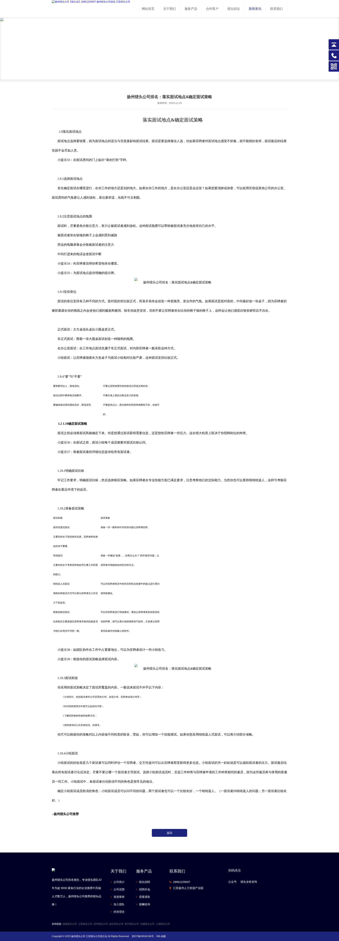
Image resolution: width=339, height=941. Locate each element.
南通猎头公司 (70, 924)
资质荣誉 (119, 896)
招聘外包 (144, 889)
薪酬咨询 (144, 904)
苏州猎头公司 (101, 924)
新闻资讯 (255, 8)
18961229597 (181, 881)
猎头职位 (233, 8)
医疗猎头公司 (132, 924)
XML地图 (161, 936)
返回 (169, 832)
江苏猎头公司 (85, 924)
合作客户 (212, 8)
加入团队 (119, 904)
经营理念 (119, 911)
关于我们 (169, 8)
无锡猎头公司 (147, 924)
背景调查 (144, 896)
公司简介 (119, 881)
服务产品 (191, 8)
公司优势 (119, 889)
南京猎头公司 (116, 924)
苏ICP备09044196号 (143, 936)
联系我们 (276, 8)
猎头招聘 (144, 881)
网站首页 (148, 8)
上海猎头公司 (163, 924)
